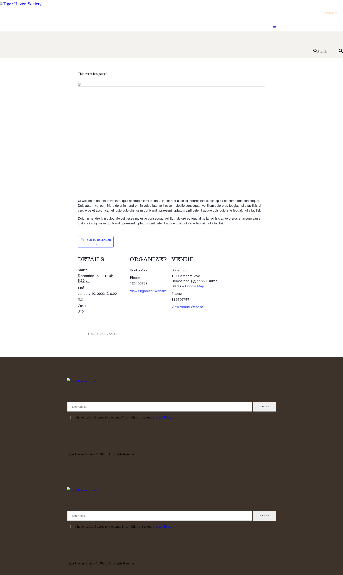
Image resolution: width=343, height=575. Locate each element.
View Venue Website (187, 306)
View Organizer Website (148, 290)
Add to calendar (99, 240)
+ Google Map (193, 285)
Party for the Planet (104, 333)
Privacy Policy (163, 417)
